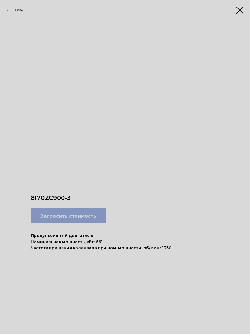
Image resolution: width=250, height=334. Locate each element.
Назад (17, 9)
